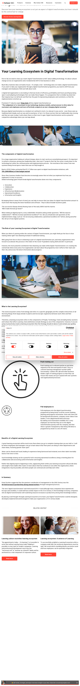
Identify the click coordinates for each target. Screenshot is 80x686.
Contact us (73, 3)
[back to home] (8, 3)
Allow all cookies (63, 357)
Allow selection (40, 357)
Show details (67, 352)
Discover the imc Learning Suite (12, 16)
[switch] (31, 346)
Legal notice (65, 335)
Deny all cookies (17, 357)
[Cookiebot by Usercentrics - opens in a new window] (67, 328)
